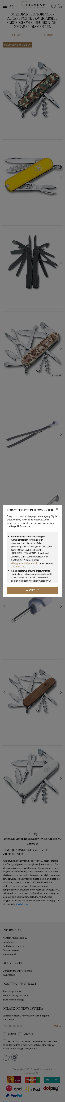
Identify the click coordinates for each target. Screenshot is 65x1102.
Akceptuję (32, 590)
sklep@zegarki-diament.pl (24, 563)
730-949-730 (18, 566)
